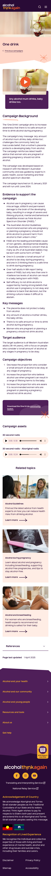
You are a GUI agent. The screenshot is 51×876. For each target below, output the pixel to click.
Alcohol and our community (17, 691)
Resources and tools (13, 712)
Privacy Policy (33, 860)
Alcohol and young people (16, 702)
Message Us (41, 746)
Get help (7, 732)
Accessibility (32, 868)
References (13, 646)
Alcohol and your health (15, 681)
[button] (39, 7)
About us (7, 722)
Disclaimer (8, 860)
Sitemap (7, 868)
